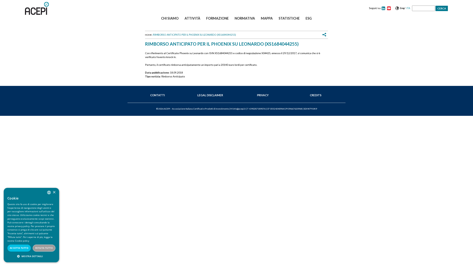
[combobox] (49, 192)
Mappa (267, 18)
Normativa (245, 18)
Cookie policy (22, 240)
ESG (309, 18)
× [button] (54, 192)
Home (148, 34)
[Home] (37, 8)
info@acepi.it (239, 108)
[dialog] (31, 225)
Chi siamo (170, 18)
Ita (408, 8)
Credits (315, 95)
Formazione (217, 18)
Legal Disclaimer (210, 95)
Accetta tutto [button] (19, 248)
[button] (31, 256)
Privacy (263, 95)
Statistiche (289, 18)
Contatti (157, 95)
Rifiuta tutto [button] (44, 248)
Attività (192, 18)
